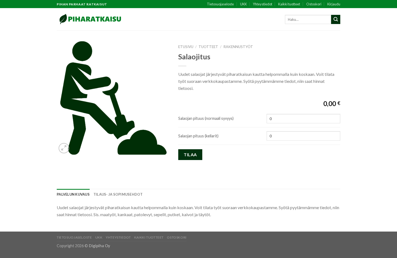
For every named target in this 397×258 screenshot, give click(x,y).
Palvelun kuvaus (73, 194)
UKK (243, 4)
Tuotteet (208, 47)
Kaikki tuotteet (289, 4)
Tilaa (190, 154)
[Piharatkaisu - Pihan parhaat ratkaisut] (91, 19)
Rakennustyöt (238, 47)
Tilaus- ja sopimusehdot (118, 194)
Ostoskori (313, 4)
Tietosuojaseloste (220, 4)
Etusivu (185, 47)
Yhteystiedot (262, 4)
